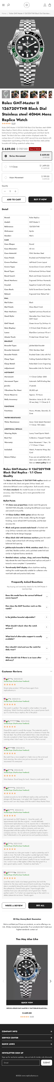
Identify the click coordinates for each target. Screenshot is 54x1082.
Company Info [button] (9, 1031)
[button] (3, 981)
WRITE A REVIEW (14, 905)
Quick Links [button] (8, 1044)
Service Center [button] (10, 1037)
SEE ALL (40, 905)
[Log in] (45, 5)
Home (4, 13)
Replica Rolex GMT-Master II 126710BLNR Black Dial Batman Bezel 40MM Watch (27, 1008)
